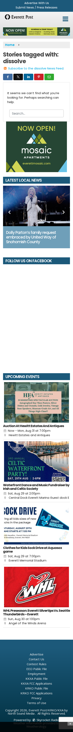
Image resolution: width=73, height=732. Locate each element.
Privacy (36, 698)
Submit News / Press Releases (36, 7)
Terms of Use (36, 703)
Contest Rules (36, 664)
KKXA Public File (37, 679)
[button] (65, 19)
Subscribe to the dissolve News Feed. (36, 68)
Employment (36, 674)
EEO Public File (36, 669)
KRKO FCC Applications (36, 693)
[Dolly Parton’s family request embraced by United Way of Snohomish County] (36, 206)
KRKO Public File (36, 688)
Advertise (36, 654)
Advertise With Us (36, 3)
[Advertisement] (36, 31)
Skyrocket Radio (47, 720)
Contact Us (36, 659)
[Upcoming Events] (36, 402)
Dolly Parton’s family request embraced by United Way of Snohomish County (31, 237)
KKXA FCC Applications (36, 683)
